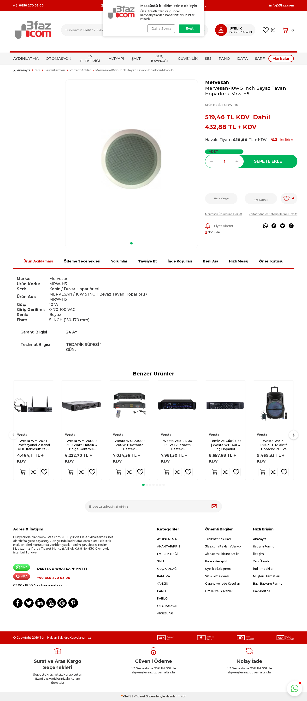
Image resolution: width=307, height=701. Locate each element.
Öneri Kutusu (271, 261)
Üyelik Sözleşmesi (218, 568)
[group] (131, 159)
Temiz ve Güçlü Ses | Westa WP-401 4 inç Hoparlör (225, 445)
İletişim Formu (263, 546)
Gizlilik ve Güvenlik (218, 591)
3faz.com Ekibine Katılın (222, 554)
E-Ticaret (138, 696)
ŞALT (136, 58)
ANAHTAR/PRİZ (169, 546)
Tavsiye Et (147, 261)
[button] (131, 243)
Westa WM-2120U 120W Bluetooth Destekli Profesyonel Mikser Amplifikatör (177, 445)
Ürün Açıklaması (38, 261)
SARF (260, 58)
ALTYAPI (116, 58)
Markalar (281, 58)
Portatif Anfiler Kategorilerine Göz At (273, 214)
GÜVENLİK (188, 58)
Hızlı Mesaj (238, 261)
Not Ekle (213, 232)
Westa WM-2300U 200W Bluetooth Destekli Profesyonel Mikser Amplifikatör (129, 445)
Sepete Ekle (268, 161)
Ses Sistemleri (55, 70)
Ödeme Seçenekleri (82, 261)
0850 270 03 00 (31, 5)
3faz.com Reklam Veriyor (223, 546)
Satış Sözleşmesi (217, 576)
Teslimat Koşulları (218, 539)
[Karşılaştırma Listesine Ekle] (34, 472)
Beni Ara (210, 261)
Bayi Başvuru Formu (268, 583)
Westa (22, 434)
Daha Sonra (161, 28)
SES (208, 58)
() (273, 30)
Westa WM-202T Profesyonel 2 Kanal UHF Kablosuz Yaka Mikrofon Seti (34, 445)
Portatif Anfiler (80, 70)
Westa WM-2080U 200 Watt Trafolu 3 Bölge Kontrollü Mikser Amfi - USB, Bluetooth (81, 445)
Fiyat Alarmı (223, 226)
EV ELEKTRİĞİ (90, 58)
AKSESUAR (165, 613)
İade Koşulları (180, 261)
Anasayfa (23, 70)
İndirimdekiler (263, 568)
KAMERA (163, 576)
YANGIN (162, 583)
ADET (213, 151)
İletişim (258, 554)
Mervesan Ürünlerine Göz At (223, 214)
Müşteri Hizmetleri (266, 576)
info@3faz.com (281, 5)
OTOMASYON (58, 58)
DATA (242, 58)
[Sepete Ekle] (23, 472)
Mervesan (217, 82)
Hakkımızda (261, 591)
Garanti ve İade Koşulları (222, 583)
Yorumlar (119, 261)
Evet (190, 28)
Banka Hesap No (217, 561)
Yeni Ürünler (262, 561)
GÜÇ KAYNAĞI (159, 58)
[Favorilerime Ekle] (44, 472)
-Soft (126, 696)
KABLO (162, 598)
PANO (224, 58)
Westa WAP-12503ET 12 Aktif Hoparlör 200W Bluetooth (273, 445)
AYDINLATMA (26, 58)
